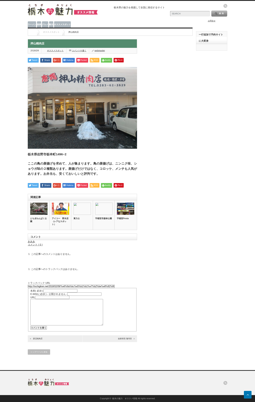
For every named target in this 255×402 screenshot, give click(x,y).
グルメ (45, 24)
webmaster (100, 50)
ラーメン (32, 24)
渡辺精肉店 (37, 339)
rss (225, 6)
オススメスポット (62, 24)
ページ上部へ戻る (248, 395)
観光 (51, 24)
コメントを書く (79, 50)
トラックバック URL (39, 283)
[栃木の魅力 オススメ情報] (63, 14)
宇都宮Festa (123, 218)
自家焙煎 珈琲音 (125, 339)
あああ (31, 241)
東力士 (77, 218)
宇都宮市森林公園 (103, 218)
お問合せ (211, 21)
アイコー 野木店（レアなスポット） (60, 221)
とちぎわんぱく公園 (38, 220)
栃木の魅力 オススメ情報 (124, 398)
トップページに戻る (39, 352)
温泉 (39, 24)
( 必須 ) (36, 290)
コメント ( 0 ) (35, 244)
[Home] (32, 32)
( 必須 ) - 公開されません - (48, 294)
